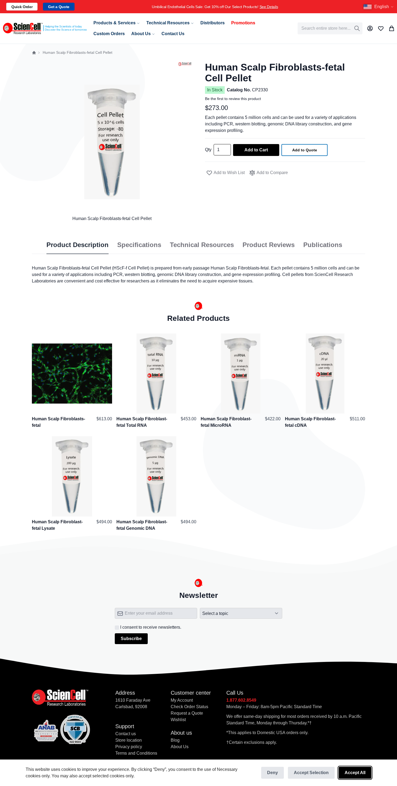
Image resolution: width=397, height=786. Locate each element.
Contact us (125, 733)
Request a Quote (187, 713)
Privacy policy (128, 746)
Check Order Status (189, 706)
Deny (272, 772)
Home (34, 53)
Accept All (355, 772)
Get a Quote (58, 7)
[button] (379, 7)
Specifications (139, 245)
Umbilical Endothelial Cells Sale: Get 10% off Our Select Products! (215, 7)
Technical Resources (202, 245)
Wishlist (178, 719)
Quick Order (21, 7)
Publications (322, 245)
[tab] (77, 245)
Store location (128, 740)
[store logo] (44, 28)
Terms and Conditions (136, 753)
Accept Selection (311, 772)
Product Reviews (269, 245)
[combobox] (330, 28)
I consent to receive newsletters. (150, 627)
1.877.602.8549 (241, 700)
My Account (182, 700)
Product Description (77, 245)
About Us (180, 746)
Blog (175, 740)
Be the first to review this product (233, 98)
